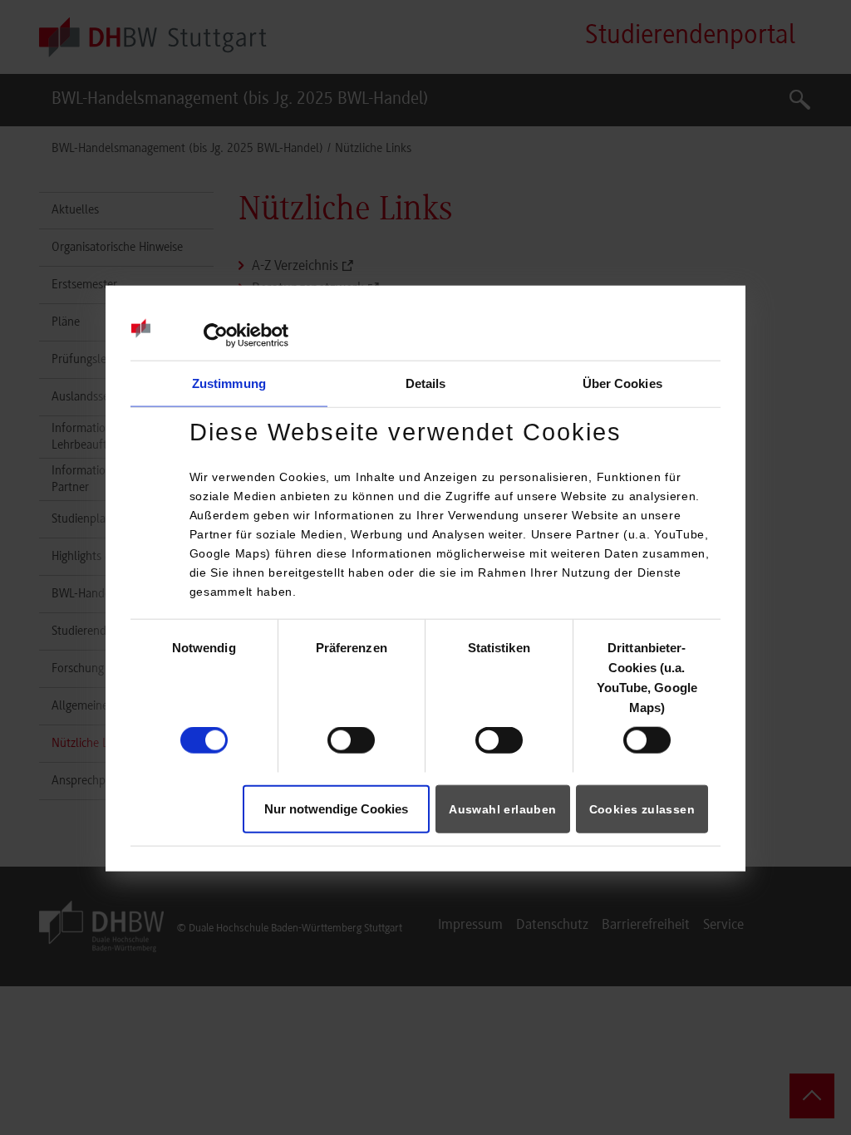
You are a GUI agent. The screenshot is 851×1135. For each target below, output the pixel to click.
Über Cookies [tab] (622, 383)
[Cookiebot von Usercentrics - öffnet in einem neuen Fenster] (215, 335)
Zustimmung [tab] (229, 383)
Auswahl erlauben (502, 808)
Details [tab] (426, 383)
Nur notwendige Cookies (336, 808)
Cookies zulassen (642, 808)
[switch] (351, 740)
